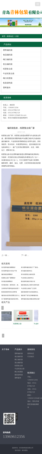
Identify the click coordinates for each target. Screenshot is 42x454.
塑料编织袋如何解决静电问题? (30, 299)
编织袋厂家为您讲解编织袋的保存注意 (30, 295)
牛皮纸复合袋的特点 (27, 278)
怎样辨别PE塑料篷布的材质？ (10, 288)
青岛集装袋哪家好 (7, 281)
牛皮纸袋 (31, 323)
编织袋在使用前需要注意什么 (10, 295)
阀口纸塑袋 (7, 78)
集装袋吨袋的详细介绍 (28, 281)
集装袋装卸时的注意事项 (9, 292)
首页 (3, 36)
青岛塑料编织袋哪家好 (8, 267)
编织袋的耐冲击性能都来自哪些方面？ (30, 292)
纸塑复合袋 (7, 68)
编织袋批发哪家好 (7, 274)
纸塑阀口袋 (11, 323)
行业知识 (30, 356)
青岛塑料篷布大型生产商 (9, 271)
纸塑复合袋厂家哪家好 (8, 278)
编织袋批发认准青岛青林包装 (30, 285)
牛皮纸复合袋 (8, 73)
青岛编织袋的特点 (26, 271)
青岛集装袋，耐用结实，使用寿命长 (10, 285)
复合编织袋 (7, 64)
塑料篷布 (6, 87)
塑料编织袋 (7, 50)
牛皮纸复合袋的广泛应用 (28, 288)
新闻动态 (10, 36)
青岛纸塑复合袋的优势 (28, 274)
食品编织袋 (7, 54)
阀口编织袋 (7, 59)
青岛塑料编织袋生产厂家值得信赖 (30, 267)
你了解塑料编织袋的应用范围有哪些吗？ (10, 299)
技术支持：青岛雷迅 (21, 450)
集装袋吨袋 (7, 83)
